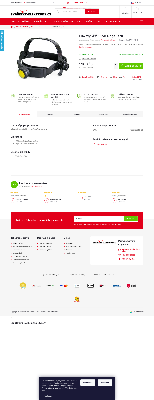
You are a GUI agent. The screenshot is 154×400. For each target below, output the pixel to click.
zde (43, 390)
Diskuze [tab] (77, 114)
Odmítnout (87, 382)
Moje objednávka (16, 3)
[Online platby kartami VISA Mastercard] (63, 285)
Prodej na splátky (45, 250)
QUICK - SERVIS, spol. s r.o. (53, 275)
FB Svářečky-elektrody (130, 259)
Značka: (136, 77)
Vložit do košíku (133, 66)
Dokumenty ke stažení (20, 263)
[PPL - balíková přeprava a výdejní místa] (117, 285)
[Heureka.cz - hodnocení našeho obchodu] (23, 285)
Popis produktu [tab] (24, 114)
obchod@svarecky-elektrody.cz (131, 250)
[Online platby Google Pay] (77, 285)
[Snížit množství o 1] (116, 67)
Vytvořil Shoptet (138, 312)
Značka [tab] (103, 114)
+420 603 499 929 (128, 255)
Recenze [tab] (50, 114)
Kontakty (69, 250)
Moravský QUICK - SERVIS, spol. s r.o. (78, 275)
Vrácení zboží (17, 253)
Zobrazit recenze (36, 186)
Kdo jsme (69, 243)
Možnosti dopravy (45, 243)
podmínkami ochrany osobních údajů (108, 224)
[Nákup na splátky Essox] (104, 285)
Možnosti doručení (89, 59)
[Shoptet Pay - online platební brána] (50, 285)
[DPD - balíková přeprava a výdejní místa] (131, 285)
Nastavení (48, 396)
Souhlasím (105, 382)
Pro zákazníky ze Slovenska (22, 247)
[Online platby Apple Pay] (90, 285)
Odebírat (130, 219)
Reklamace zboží (19, 250)
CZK (136, 3)
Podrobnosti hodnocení (108, 40)
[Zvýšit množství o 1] (116, 64)
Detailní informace (85, 47)
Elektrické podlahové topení (104, 275)
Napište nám (70, 253)
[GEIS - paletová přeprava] (77, 299)
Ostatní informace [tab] (130, 114)
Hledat (91, 11)
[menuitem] (15, 21)
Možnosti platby (45, 247)
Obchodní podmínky (20, 256)
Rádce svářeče (31, 3)
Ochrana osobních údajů (21, 260)
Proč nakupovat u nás (73, 247)
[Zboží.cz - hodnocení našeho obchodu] (36, 285)
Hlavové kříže (102, 144)
